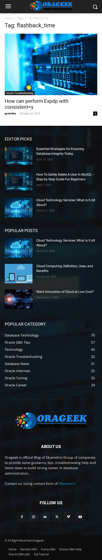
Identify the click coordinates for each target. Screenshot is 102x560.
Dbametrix (67, 483)
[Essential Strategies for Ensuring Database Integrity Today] (18, 156)
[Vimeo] (68, 517)
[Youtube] (80, 517)
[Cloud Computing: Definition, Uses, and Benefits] (18, 273)
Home (9, 18)
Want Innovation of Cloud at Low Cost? (65, 292)
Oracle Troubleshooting (19, 93)
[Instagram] (33, 517)
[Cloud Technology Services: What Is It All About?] (18, 207)
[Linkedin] (45, 517)
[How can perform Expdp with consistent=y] (51, 64)
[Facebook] (21, 517)
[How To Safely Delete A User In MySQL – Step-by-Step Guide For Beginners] (18, 182)
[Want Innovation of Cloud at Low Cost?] (18, 299)
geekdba (10, 113)
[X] (56, 517)
